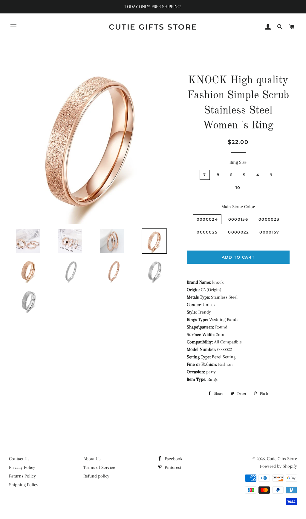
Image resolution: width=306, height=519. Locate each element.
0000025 (207, 232)
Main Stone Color (238, 206)
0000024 (207, 219)
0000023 (268, 219)
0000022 (238, 232)
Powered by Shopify (278, 466)
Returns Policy (22, 476)
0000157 (269, 232)
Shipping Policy (23, 484)
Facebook (172, 458)
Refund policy (96, 476)
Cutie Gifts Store (153, 26)
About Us (91, 458)
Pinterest (172, 467)
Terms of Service (99, 467)
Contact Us (19, 458)
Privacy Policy (22, 467)
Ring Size (238, 162)
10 (238, 187)
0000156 (238, 219)
